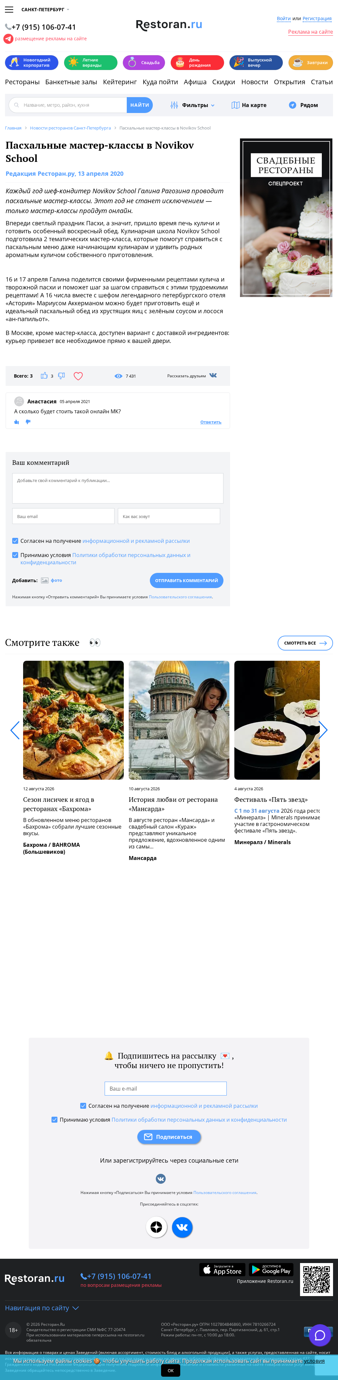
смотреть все (300, 643)
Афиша (195, 81)
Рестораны (22, 81)
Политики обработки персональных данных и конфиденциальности (199, 1119)
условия (314, 1360)
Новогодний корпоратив (30, 62)
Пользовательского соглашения (180, 597)
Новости (254, 81)
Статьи (322, 81)
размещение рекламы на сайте (51, 38)
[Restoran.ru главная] (169, 26)
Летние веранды (85, 62)
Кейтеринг (120, 81)
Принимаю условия (105, 558)
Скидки (223, 81)
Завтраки (310, 62)
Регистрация (317, 18)
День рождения (192, 62)
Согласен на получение (105, 540)
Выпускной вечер (252, 62)
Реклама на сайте (310, 32)
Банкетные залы (71, 81)
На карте (254, 105)
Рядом (309, 105)
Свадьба (143, 62)
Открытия (289, 81)
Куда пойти (160, 81)
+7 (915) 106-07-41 (119, 1276)
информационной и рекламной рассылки (136, 540)
